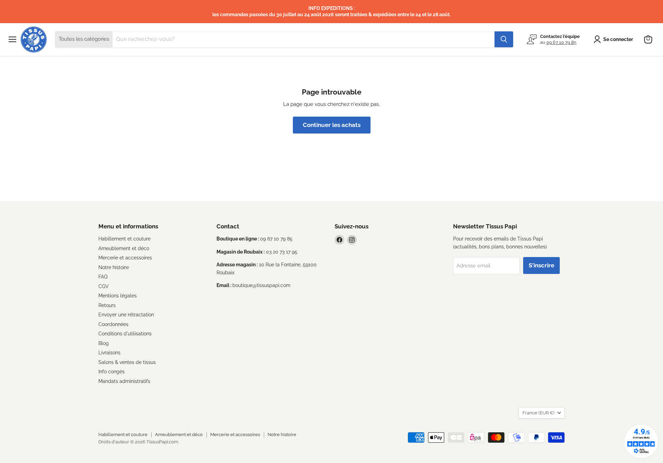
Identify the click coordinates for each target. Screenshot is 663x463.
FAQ (102, 276)
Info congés (111, 371)
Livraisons (109, 352)
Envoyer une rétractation (126, 314)
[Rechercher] (503, 39)
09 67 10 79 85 (561, 42)
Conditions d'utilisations (125, 333)
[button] (614, 39)
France (538, 412)
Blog (103, 343)
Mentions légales (117, 295)
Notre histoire (113, 267)
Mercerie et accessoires (125, 257)
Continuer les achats (332, 124)
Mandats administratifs (124, 381)
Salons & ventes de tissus (127, 362)
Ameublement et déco (123, 248)
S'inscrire (541, 265)
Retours (107, 305)
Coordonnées (113, 324)
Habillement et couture (124, 239)
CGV (103, 286)
